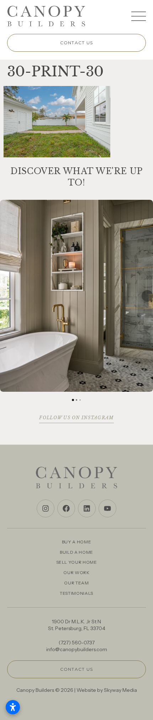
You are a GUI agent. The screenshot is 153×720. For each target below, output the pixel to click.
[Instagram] (45, 508)
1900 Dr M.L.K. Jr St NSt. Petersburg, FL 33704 (76, 625)
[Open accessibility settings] (13, 707)
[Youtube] (107, 508)
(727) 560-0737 (77, 642)
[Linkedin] (87, 508)
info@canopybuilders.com (76, 649)
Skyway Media (120, 690)
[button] (5, 295)
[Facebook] (66, 508)
